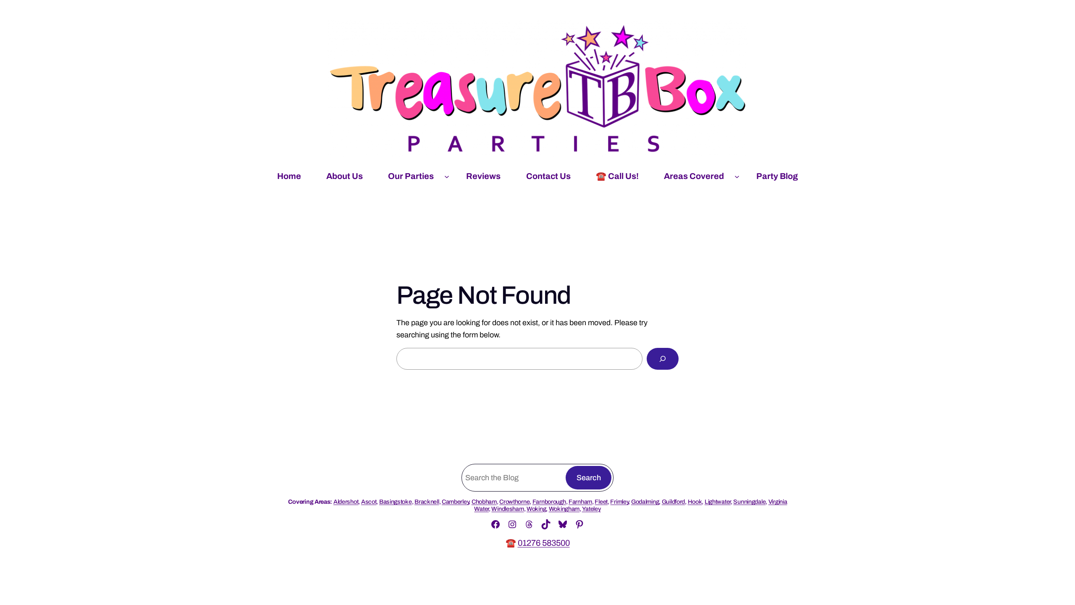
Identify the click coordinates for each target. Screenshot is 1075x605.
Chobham (484, 501)
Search (589, 477)
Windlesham (507, 508)
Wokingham (564, 508)
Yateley (591, 508)
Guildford (673, 501)
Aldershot (345, 501)
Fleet (601, 501)
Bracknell (426, 501)
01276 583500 (544, 542)
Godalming (645, 501)
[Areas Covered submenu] (736, 176)
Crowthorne (514, 501)
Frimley (619, 501)
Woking (536, 508)
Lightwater (718, 501)
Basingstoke (395, 501)
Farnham (580, 501)
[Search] (663, 359)
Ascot (369, 501)
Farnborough (549, 501)
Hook (695, 501)
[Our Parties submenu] (446, 176)
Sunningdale (749, 501)
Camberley (455, 501)
